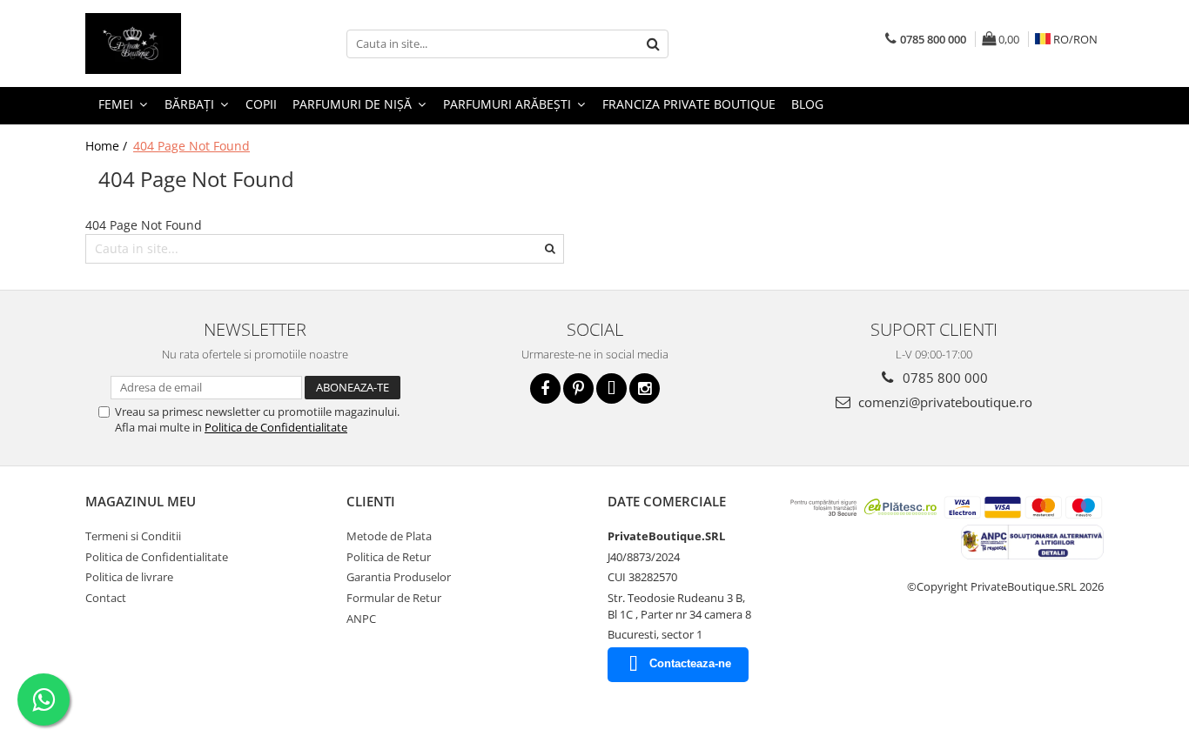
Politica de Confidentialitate (276, 427)
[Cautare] (652, 44)
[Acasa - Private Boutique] (172, 43)
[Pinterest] (578, 388)
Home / (108, 145)
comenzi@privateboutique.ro (943, 402)
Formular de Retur (393, 598)
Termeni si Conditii (133, 536)
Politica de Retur (388, 557)
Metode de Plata (389, 536)
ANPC (361, 618)
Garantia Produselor (398, 577)
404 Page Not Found (191, 145)
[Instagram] (644, 388)
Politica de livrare (129, 577)
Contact (105, 598)
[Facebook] (545, 388)
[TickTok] (611, 388)
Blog (807, 104)
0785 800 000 (943, 377)
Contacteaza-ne (690, 663)
